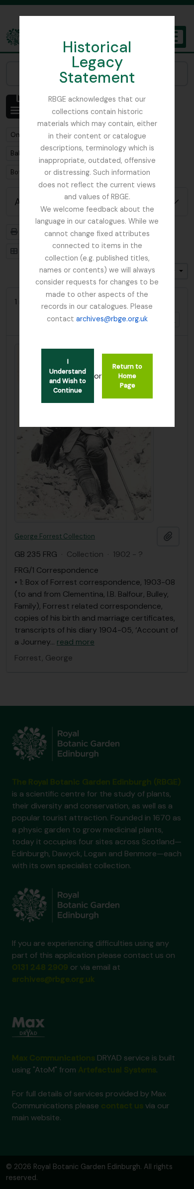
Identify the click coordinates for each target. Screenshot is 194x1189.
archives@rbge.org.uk (112, 318)
